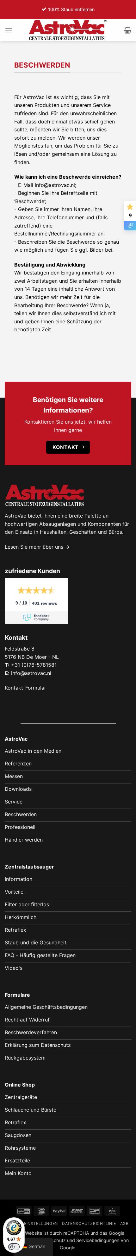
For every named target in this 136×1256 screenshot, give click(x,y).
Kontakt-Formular (25, 687)
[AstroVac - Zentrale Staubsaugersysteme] (68, 30)
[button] (8, 30)
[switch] (14, 1246)
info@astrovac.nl (31, 673)
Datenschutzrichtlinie (89, 1223)
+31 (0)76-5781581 (34, 665)
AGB (124, 1223)
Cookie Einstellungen (33, 1223)
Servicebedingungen (97, 1240)
